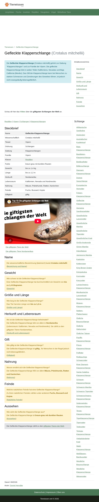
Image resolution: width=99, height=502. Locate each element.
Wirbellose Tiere (64, 12)
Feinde (79, 102)
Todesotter (80, 427)
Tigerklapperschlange (85, 418)
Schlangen (24, 122)
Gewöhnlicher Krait (84, 238)
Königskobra (81, 272)
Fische (18, 12)
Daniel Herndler (16, 485)
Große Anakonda (83, 243)
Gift (77, 93)
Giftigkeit (10, 355)
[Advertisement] (49, 30)
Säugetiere (45, 12)
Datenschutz (39, 492)
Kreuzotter (80, 280)
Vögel (53, 12)
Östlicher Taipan (83, 333)
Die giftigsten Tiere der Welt (17, 247)
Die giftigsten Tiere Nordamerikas (19, 251)
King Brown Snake (84, 268)
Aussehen (80, 106)
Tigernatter (80, 423)
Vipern (16, 122)
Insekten (26, 12)
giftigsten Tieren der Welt (54, 426)
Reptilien (35, 12)
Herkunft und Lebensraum (18, 333)
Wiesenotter (81, 476)
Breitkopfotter (81, 162)
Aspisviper (80, 135)
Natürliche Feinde (14, 400)
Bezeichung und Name (16, 266)
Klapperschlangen (38, 122)
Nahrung (80, 98)
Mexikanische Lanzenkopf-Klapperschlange (83, 295)
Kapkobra (80, 259)
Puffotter (79, 353)
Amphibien (9, 12)
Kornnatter (80, 276)
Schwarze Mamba (83, 387)
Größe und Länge (83, 82)
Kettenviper (81, 264)
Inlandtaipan (81, 251)
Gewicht (79, 77)
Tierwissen (9, 47)
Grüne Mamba (82, 247)
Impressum (51, 492)
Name (78, 73)
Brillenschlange (82, 166)
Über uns (61, 492)
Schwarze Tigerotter (84, 391)
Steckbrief (80, 69)
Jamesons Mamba (84, 255)
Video (22, 112)
